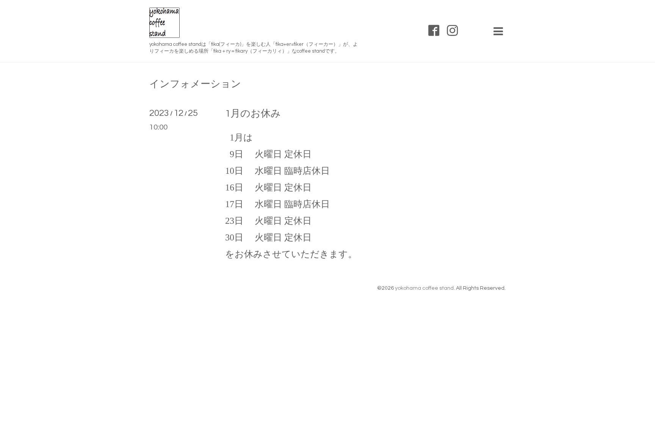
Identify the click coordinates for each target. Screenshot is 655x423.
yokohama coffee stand (424, 288)
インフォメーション (195, 84)
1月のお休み (253, 114)
